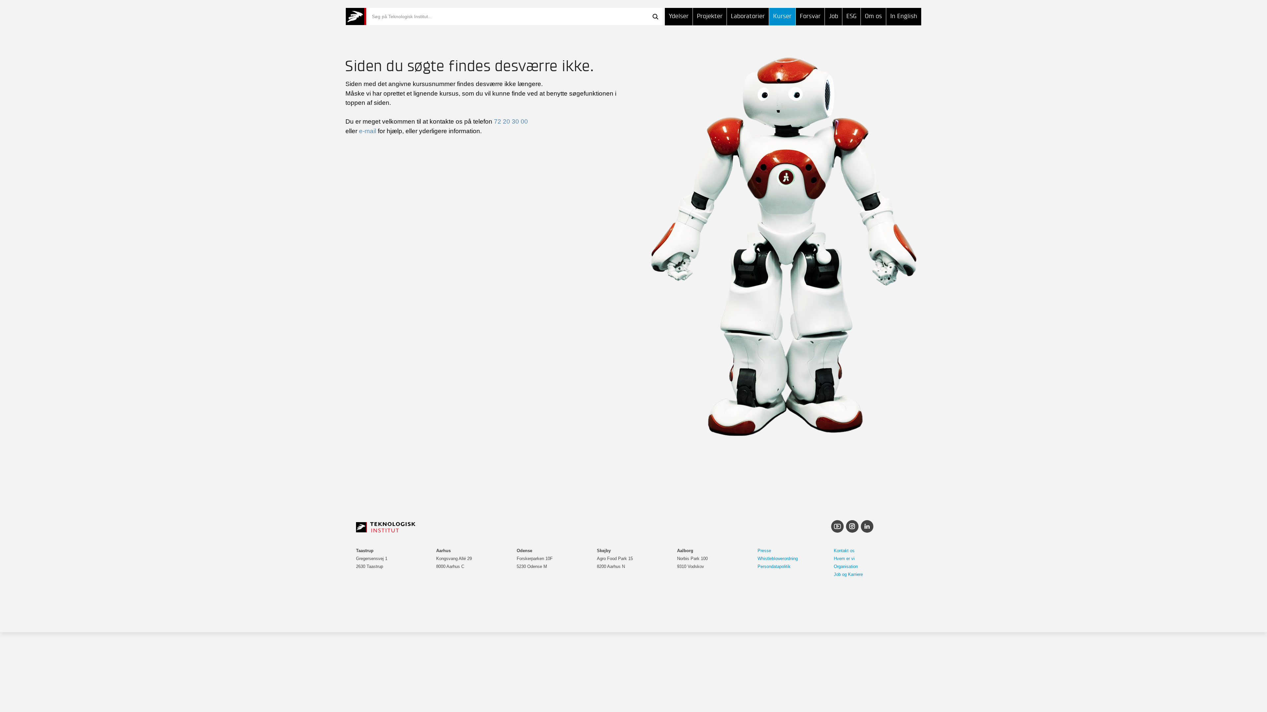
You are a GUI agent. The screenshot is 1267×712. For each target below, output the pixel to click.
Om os (873, 16)
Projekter (710, 16)
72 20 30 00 (511, 121)
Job (833, 16)
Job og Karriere (848, 574)
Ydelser (679, 16)
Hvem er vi (844, 558)
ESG (851, 16)
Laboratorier (748, 16)
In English (903, 16)
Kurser (782, 16)
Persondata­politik (774, 566)
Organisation (846, 566)
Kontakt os (844, 550)
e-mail (367, 131)
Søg (655, 16)
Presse (764, 550)
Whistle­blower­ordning (778, 558)
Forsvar (810, 16)
